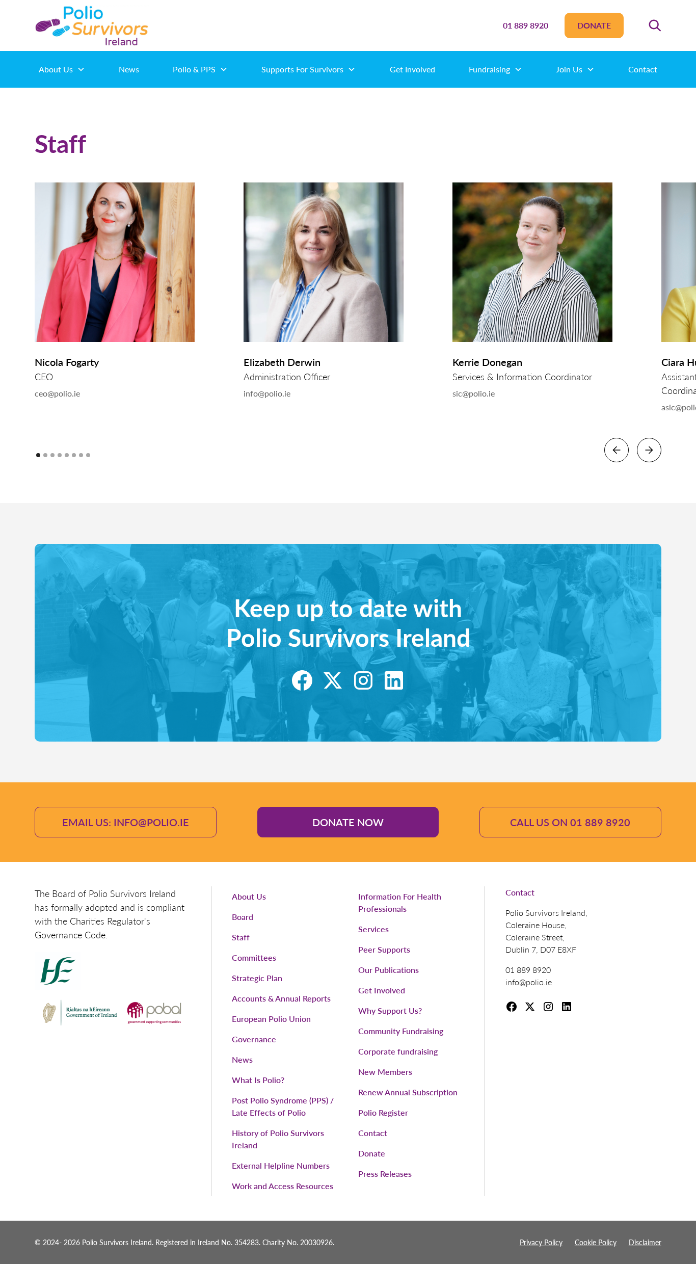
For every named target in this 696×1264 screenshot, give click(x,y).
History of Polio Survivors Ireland (278, 1139)
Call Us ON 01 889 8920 (570, 822)
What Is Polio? (258, 1080)
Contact (642, 69)
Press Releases (385, 1173)
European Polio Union (271, 1018)
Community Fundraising (400, 1031)
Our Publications (388, 970)
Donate (594, 25)
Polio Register (383, 1112)
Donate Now (348, 822)
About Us (249, 896)
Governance (254, 1039)
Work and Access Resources (282, 1186)
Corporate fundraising (398, 1051)
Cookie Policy (596, 1242)
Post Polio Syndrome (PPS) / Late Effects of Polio (283, 1106)
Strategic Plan (257, 978)
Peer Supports (384, 949)
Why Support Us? (390, 1010)
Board (242, 917)
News (129, 69)
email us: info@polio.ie (125, 822)
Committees (254, 957)
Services (373, 929)
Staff (241, 937)
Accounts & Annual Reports (281, 998)
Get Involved (412, 69)
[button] (654, 25)
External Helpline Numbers (281, 1165)
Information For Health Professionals (399, 902)
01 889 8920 (525, 25)
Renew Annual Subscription (408, 1092)
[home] (92, 25)
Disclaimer (645, 1242)
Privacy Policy (541, 1242)
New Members (385, 1071)
